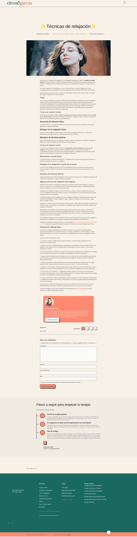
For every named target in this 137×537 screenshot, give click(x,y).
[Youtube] (18, 523)
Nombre (42, 364)
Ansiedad (83, 34)
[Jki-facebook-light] (12, 523)
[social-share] (83, 328)
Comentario (43, 346)
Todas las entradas (52, 320)
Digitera (69, 535)
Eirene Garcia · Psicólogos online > (64, 34)
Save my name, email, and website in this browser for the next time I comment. (60, 382)
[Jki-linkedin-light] (15, 523)
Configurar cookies (67, 500)
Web (41, 376)
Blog (77, 34)
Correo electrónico (45, 370)
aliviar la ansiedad (80, 288)
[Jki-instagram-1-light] (8, 523)
